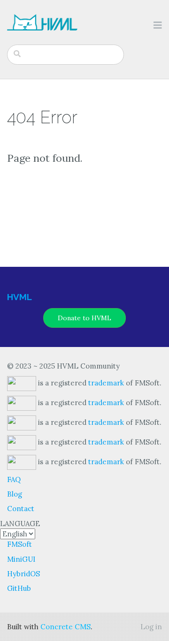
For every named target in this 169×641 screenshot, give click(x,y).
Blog (14, 494)
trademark (106, 382)
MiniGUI (21, 559)
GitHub (19, 588)
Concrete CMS (65, 626)
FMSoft (19, 544)
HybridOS (23, 573)
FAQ (14, 479)
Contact (20, 508)
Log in (151, 626)
